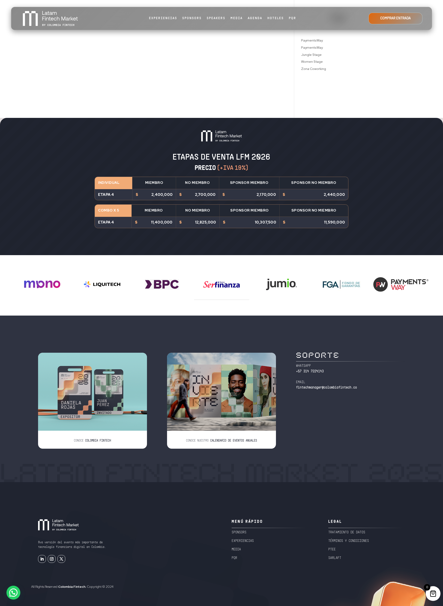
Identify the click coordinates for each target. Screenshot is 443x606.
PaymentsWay (312, 40)
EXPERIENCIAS (163, 18)
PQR (292, 18)
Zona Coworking (313, 69)
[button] (13, 593)
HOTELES (275, 18)
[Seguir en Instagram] (52, 559)
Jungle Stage (311, 55)
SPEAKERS (216, 18)
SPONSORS (192, 18)
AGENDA (255, 18)
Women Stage (312, 62)
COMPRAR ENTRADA (395, 18)
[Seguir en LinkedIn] (42, 559)
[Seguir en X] (61, 559)
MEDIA (236, 18)
